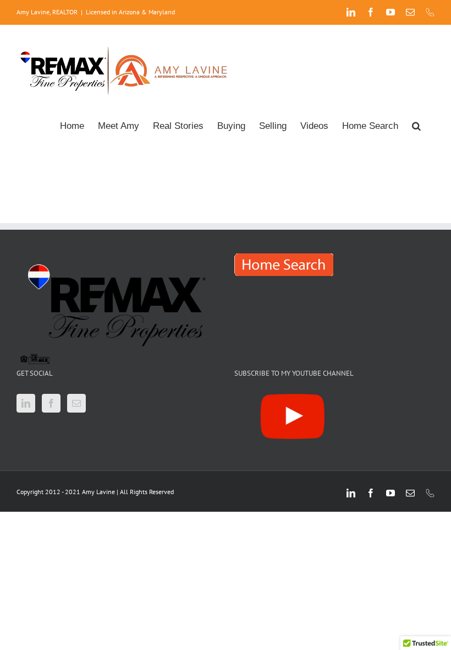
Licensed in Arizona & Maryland (130, 12)
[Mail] (76, 403)
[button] (416, 124)
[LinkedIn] (25, 403)
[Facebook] (51, 403)
